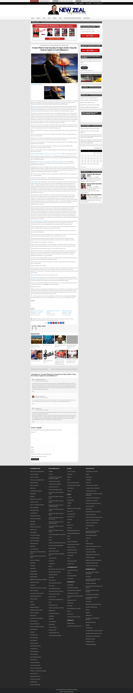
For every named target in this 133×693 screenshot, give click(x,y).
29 (94, 163)
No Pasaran (32, 585)
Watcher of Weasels (54, 320)
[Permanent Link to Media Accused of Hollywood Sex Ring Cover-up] (36, 339)
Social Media (88, 3)
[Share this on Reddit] (58, 323)
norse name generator (86, 134)
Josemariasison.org (90, 525)
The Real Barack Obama (35, 645)
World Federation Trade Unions (93, 636)
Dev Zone (69, 497)
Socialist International (91, 622)
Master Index (86, 18)
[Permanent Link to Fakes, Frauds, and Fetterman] (83, 197)
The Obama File (33, 640)
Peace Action (51, 585)
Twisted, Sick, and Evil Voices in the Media (90, 104)
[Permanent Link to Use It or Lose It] (48, 339)
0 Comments (96, 177)
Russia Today (70, 614)
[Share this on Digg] (61, 323)
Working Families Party (54, 632)
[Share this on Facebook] (51, 323)
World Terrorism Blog (35, 679)
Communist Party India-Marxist (93, 497)
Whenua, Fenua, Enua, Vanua (92, 565)
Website (33, 452)
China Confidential (34, 507)
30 (97, 163)
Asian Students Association (92, 471)
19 (85, 161)
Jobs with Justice (52, 558)
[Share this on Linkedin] (56, 323)
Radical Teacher (52, 596)
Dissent (50, 540)
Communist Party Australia (92, 485)
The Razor (33, 134)
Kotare (68, 522)
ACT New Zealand (71, 471)
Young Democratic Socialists (55, 635)
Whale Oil (69, 490)
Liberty (48, 45)
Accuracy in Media (34, 474)
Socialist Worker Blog (72, 549)
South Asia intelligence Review (37, 626)
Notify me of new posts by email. (39, 456)
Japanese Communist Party (92, 522)
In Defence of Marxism (91, 583)
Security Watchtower (35, 623)
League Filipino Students (91, 535)
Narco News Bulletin (71, 575)
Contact (38, 18)
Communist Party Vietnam (91, 500)
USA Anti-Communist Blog (36, 668)
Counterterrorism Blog (35, 518)
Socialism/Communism (54, 45)
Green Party (70, 511)
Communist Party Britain (72, 587)
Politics (37, 320)
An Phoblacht (70, 584)
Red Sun (87, 609)
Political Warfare (34, 598)
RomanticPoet (33, 615)
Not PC (68, 479)
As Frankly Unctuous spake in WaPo (52, 153)
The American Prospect (54, 613)
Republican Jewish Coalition (36, 610)
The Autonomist (33, 629)
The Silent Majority (34, 651)
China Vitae (88, 482)
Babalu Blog (32, 493)
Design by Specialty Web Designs (66, 691)
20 (88, 161)
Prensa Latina (70, 578)
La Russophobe (33, 571)
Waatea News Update (72, 561)
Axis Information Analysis (35, 490)
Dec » (85, 167)
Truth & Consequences (35, 665)
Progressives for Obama (54, 594)
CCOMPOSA (88, 479)
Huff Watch (32, 546)
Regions (55, 18)
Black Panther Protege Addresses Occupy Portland (72, 347)
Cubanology (32, 521)
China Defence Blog (34, 510)
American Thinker (34, 482)
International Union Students (92, 594)
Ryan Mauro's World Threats (36, 618)
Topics (49, 18)
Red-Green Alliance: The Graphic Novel (89, 107)
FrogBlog (69, 502)
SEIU (50, 602)
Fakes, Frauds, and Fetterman (87, 102)
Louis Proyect (52, 563)
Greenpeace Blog (71, 514)
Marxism (33, 320)
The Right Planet (33, 648)
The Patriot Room (34, 643)
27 (88, 163)
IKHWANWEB (89, 509)
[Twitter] (94, 3)
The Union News (34, 654)
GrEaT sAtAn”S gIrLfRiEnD (37, 153)
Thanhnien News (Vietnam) (92, 562)
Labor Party (51, 560)
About (32, 18)
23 (97, 161)
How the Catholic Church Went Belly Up (89, 100)
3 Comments (59, 52)
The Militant (51, 616)
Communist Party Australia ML (92, 488)
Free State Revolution (35, 535)
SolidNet (88, 625)
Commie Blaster (33, 513)
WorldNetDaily (33, 681)
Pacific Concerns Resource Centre (93, 546)
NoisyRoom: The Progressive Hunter (38, 587)
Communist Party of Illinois (55, 484)
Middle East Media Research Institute (38, 579)
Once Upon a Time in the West (37, 593)
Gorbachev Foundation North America (57, 542)
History (72, 318)
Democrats (67, 318)
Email (32, 449)
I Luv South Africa (34, 549)
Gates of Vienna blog (34, 540)
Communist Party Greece (72, 593)
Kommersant (70, 602)
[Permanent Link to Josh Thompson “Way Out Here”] (48, 354)
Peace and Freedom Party (54, 588)
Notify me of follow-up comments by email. (41, 454)
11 (82, 158)
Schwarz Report (33, 621)
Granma (69, 572)
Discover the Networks (35, 526)
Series (60, 18)
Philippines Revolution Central (92, 554)
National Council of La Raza (55, 571)
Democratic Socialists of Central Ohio (57, 534)
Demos (50, 537)
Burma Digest (89, 477)
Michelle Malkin (33, 576)
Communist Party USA (54, 486)
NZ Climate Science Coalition (73, 485)
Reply (33, 391)
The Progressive (52, 621)
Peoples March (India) (91, 551)
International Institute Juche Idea (93, 511)
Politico (32, 601)
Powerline (32, 604)
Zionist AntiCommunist (35, 684)
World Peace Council (90, 638)
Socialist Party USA (53, 605)
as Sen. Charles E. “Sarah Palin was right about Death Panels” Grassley (51, 161)
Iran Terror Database (35, 560)
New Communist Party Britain (74, 608)
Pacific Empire (70, 488)
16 (97, 158)
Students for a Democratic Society (56, 607)
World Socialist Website (91, 644)
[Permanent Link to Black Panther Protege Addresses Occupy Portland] (72, 339)
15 (94, 158)
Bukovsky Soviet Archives (36, 499)
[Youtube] (99, 3)
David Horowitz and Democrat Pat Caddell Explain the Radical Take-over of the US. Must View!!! (91, 136)
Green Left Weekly (90, 506)
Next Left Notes (52, 580)
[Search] (102, 3)
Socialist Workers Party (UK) (73, 616)
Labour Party (70, 525)
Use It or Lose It (46, 345)
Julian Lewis (33, 568)
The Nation (51, 618)
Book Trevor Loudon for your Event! (72, 18)
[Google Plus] (97, 3)
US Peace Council (52, 627)
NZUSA (69, 538)
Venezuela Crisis (34, 673)
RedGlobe (88, 612)
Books (75, 3)
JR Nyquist (32, 565)
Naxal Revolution (89, 543)
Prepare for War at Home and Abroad (89, 97)
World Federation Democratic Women (94, 630)
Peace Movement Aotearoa (73, 544)
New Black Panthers (53, 574)
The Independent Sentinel (37, 221)
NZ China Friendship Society (73, 533)
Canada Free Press (34, 502)
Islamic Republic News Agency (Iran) (94, 517)
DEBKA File (32, 524)
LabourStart (88, 601)
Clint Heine (69, 474)
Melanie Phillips (33, 574)
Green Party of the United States (56, 545)
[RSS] (100, 3)
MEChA (50, 566)
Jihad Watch (33, 562)
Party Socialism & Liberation (55, 582)
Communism (56, 318)
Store (44, 18)
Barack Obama (43, 45)
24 (100, 161)
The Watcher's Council (44, 320)
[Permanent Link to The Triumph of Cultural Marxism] (60, 339)
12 (85, 158)
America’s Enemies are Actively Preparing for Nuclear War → (65, 369)
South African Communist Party (74, 626)
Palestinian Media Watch (35, 596)
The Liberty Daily (34, 637)
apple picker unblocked (86, 139)
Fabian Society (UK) (71, 600)
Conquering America (35, 360)
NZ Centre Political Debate (73, 482)
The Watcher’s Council (36, 84)
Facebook (46, 297)
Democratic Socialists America (55, 489)
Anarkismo (88, 576)
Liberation (69, 527)
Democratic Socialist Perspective (93, 503)
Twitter (57, 297)
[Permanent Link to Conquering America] (36, 354)
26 (85, 163)
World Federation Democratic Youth (94, 633)
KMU (87, 528)
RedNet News (89, 615)
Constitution (61, 318)
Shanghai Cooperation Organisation (94, 560)
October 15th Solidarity (72, 541)
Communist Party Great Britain (74, 590)
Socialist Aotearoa (71, 547)
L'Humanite (69, 605)
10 (100, 155)
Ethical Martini (70, 500)
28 (91, 163)
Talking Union (52, 610)
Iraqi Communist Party (91, 514)
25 (82, 163)
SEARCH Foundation (90, 557)
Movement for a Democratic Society (57, 569)
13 (88, 158)
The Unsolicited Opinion (35, 657)
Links (87, 540)
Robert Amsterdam (34, 612)
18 (82, 161)
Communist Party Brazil (72, 570)
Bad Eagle (32, 496)
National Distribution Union (73, 530)
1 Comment (96, 196)
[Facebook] (95, 3)
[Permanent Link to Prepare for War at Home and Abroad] (83, 176)
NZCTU (69, 536)
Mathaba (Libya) (70, 623)
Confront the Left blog (35, 515)
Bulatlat (87, 474)
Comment (33, 432)
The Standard (70, 555)
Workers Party (70, 563)
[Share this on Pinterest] (54, 323)
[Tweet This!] (49, 323)
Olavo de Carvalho (34, 590)
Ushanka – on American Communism (38, 670)
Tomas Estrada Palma (35, 662)
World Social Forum (90, 641)
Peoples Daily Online (90, 549)
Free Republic (33, 532)
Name (32, 447)
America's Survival (34, 477)
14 (91, 158)
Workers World (52, 630)
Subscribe (81, 3)
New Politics (51, 577)
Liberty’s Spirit (34, 181)
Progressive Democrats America (56, 591)
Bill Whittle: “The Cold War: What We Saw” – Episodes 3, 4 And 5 (71, 361)
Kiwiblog (69, 477)
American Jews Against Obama (37, 479)
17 (100, 158)
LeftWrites (88, 538)
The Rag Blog (52, 624)
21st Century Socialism (41, 318)
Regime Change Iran (34, 607)
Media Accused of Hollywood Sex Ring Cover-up (35, 347)
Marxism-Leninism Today (91, 607)
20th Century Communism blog (37, 471)
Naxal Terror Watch (34, 582)
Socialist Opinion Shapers (63, 45)
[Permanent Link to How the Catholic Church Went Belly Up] (83, 186)
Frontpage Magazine (34, 538)
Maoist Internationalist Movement (93, 604)
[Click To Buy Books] (54, 40)
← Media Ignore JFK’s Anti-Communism (39, 369)
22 (94, 161)
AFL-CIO (50, 474)
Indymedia (69, 519)
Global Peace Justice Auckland (74, 508)
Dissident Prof (33, 529)
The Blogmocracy (34, 634)
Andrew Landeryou (34, 485)
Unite (68, 558)
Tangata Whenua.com (72, 552)
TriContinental (89, 627)
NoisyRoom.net (34, 106)
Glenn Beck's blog (34, 543)
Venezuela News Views (35, 676)
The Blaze (32, 632)
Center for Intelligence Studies (37, 504)
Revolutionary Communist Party (56, 599)
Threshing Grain (33, 659)
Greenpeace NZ (70, 516)
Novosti (69, 611)
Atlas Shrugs (33, 488)
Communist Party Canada (54, 481)
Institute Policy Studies (54, 551)
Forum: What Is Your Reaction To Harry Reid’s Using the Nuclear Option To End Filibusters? (54, 48)
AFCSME (51, 471)
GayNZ (68, 505)
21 (91, 161)
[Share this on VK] (63, 323)
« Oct (82, 167)
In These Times (52, 548)
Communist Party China (91, 490)
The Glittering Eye (35, 277)
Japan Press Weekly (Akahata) (92, 520)
